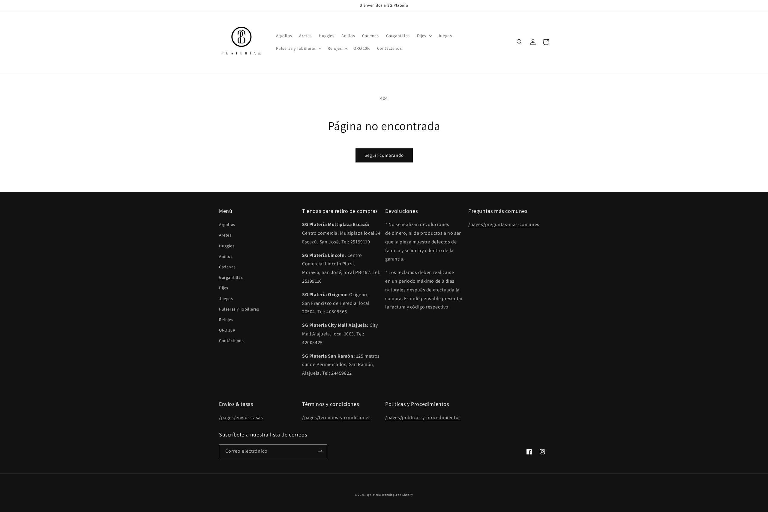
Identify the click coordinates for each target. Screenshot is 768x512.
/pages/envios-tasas (241, 417)
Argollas (227, 224)
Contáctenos (231, 340)
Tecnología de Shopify (397, 495)
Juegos (226, 298)
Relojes (226, 319)
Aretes (225, 235)
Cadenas (227, 266)
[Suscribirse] (320, 451)
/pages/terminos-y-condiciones (336, 417)
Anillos (225, 256)
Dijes (223, 287)
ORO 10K (227, 330)
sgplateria (374, 495)
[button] (423, 35)
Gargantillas (231, 277)
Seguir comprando (384, 155)
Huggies (226, 246)
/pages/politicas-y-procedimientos (423, 417)
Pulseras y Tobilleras (239, 309)
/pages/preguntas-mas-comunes (503, 224)
